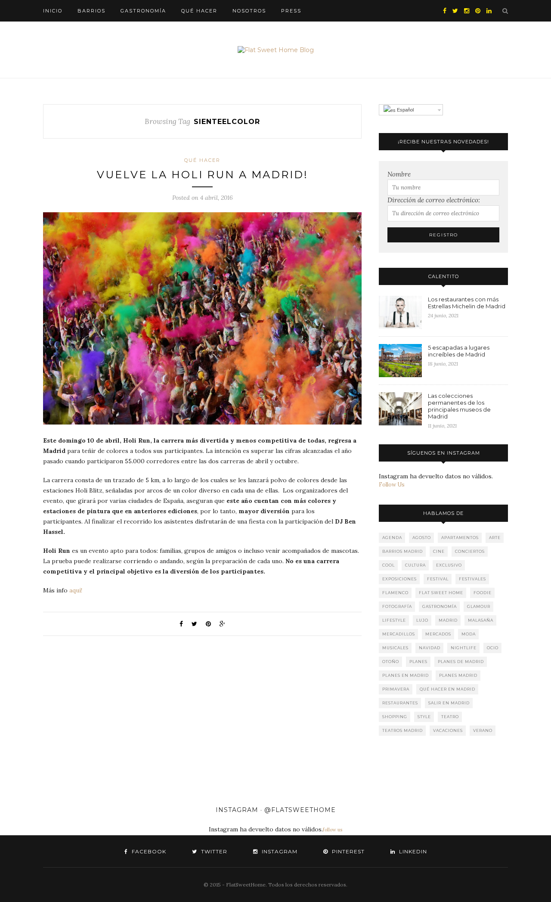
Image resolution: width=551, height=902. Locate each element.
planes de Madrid (461, 661)
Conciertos (470, 551)
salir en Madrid (449, 703)
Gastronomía (143, 11)
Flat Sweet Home (441, 592)
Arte (495, 537)
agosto (421, 537)
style (424, 716)
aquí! (75, 590)
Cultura (415, 565)
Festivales (472, 579)
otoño (390, 661)
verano (482, 730)
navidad (429, 647)
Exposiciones (399, 579)
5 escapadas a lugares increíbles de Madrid (458, 351)
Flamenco (395, 592)
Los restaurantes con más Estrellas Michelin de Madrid (466, 303)
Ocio (492, 647)
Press (291, 11)
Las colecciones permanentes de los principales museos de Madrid (459, 406)
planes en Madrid (405, 675)
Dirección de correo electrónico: (433, 200)
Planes (418, 661)
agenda (392, 537)
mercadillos (398, 634)
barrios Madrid (402, 551)
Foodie (483, 592)
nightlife (464, 647)
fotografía (397, 606)
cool (388, 565)
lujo (422, 620)
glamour (478, 606)
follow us (332, 830)
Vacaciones (448, 730)
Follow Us (392, 484)
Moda (468, 634)
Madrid (448, 620)
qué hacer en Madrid (447, 689)
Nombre (399, 174)
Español (405, 109)
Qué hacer (199, 11)
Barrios (91, 11)
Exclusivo (449, 565)
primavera (395, 689)
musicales (395, 647)
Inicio (52, 11)
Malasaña (480, 620)
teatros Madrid (402, 730)
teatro (450, 716)
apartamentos (460, 537)
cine (439, 551)
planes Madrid (458, 675)
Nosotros (249, 11)
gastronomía (439, 606)
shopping (394, 716)
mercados (438, 634)
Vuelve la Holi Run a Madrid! (202, 174)
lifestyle (394, 620)
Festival (438, 579)
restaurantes (400, 703)
